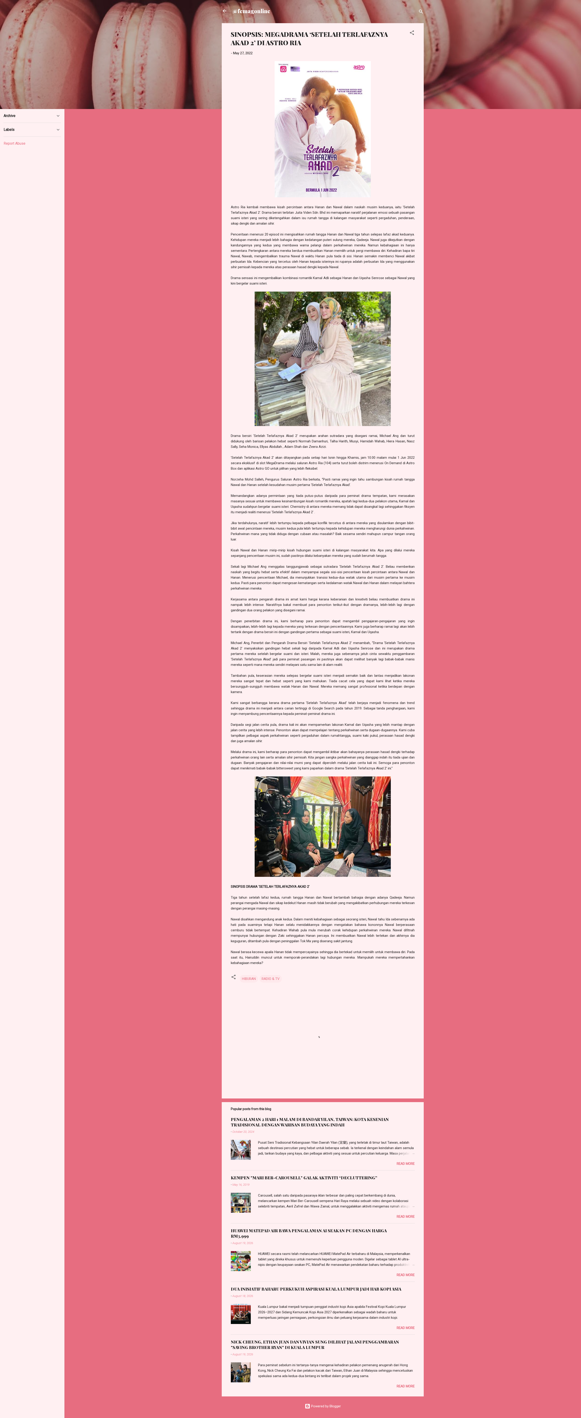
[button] (412, 33)
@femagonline (251, 11)
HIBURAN (249, 979)
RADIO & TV (271, 979)
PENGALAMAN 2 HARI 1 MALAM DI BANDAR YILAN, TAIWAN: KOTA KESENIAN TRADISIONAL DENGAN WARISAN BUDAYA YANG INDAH (310, 1122)
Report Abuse (14, 143)
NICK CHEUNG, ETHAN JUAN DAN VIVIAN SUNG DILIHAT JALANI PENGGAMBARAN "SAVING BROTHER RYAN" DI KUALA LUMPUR (315, 1344)
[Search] (421, 12)
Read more (406, 1164)
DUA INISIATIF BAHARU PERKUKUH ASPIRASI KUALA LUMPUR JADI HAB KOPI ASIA (316, 1289)
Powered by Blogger (325, 1406)
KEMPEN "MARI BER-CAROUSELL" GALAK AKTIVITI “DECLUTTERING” (304, 1177)
